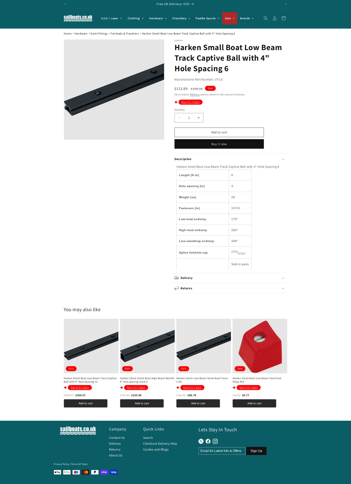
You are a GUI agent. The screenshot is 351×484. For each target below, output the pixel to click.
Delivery (195, 94)
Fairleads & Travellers (125, 33)
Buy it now (219, 144)
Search (148, 438)
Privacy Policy (61, 464)
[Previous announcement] (65, 4)
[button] (265, 18)
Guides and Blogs (156, 449)
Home (68, 33)
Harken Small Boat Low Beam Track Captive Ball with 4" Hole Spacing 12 (90, 380)
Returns (114, 449)
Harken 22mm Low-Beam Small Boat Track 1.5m (202, 380)
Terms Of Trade (79, 464)
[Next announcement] (285, 4)
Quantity (179, 109)
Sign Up (256, 451)
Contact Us (117, 438)
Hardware (81, 33)
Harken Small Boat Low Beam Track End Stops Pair (257, 380)
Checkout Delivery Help (160, 443)
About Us (115, 455)
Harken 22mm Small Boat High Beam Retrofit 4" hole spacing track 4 (147, 380)
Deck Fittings (99, 33)
